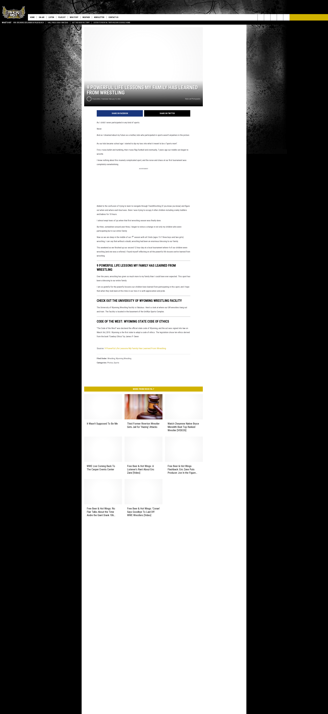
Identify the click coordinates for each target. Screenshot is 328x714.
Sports (116, 363)
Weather (86, 17)
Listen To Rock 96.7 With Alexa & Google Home (112, 23)
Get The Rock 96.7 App (81, 23)
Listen (51, 17)
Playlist (62, 17)
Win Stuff (74, 17)
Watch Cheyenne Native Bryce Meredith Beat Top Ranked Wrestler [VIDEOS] (183, 427)
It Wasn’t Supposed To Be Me (102, 423)
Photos (110, 363)
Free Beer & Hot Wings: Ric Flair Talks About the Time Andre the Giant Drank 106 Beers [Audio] (101, 512)
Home (32, 17)
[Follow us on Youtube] (286, 17)
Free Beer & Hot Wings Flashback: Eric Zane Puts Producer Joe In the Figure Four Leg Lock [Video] (182, 469)
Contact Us (113, 17)
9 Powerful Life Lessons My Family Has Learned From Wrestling (135, 348)
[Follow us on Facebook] (273, 17)
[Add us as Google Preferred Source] (267, 17)
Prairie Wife (96, 99)
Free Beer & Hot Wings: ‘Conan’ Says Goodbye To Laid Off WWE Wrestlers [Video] (143, 512)
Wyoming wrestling (123, 358)
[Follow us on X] (280, 17)
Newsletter (99, 17)
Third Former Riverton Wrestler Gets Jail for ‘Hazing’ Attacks (143, 425)
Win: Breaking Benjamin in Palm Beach (28, 23)
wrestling (111, 358)
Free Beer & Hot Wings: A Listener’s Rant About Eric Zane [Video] (140, 469)
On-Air (41, 17)
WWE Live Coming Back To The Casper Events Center (101, 468)
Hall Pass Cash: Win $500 (58, 23)
